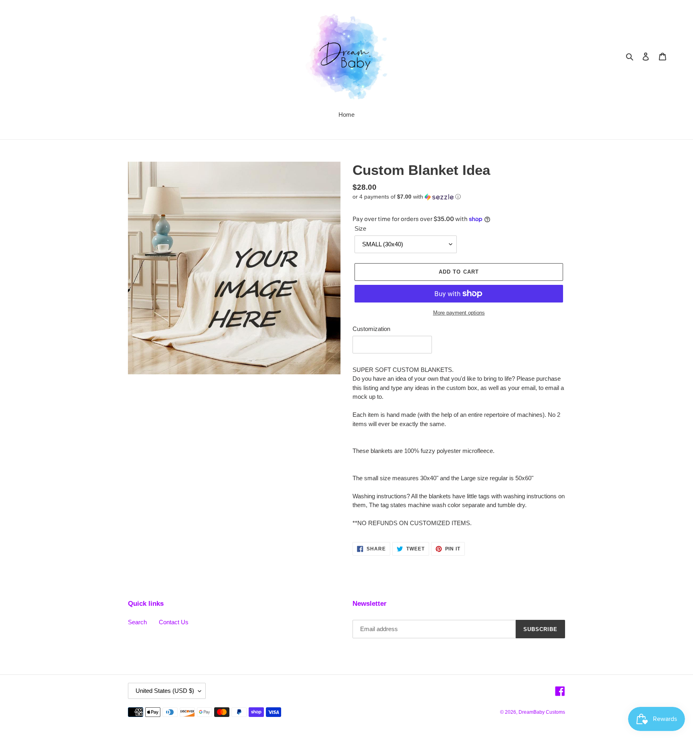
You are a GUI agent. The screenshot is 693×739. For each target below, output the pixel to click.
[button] (407, 197)
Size (360, 228)
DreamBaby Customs (542, 712)
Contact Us (173, 622)
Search (137, 622)
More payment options (459, 313)
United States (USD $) (165, 690)
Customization (371, 328)
